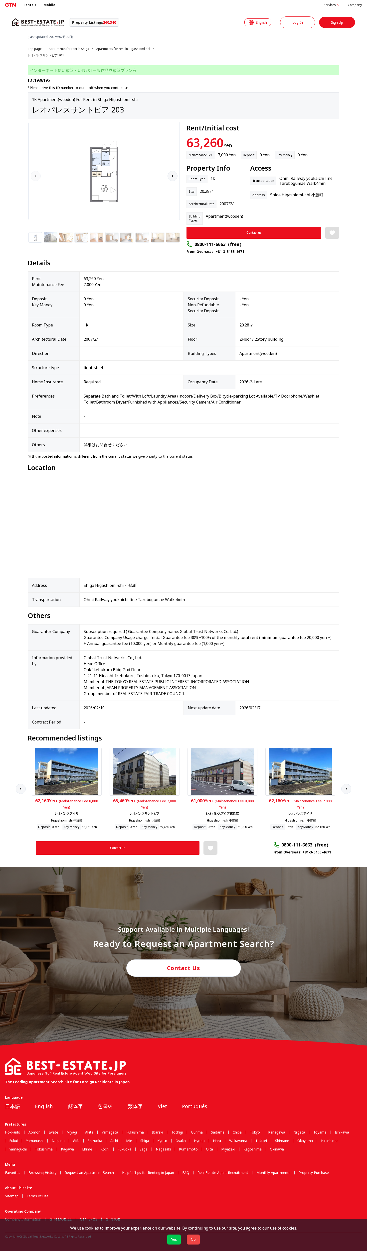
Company (355, 4)
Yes (174, 1239)
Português (194, 1106)
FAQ (185, 1172)
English (44, 1106)
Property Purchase (314, 1172)
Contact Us (183, 968)
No (193, 1239)
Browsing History (42, 1172)
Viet (162, 1106)
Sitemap (11, 1196)
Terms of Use (37, 1196)
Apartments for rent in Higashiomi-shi (123, 49)
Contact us (254, 232)
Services (330, 5)
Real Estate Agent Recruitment (222, 1172)
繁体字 (135, 1106)
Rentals (29, 4)
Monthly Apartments (273, 1172)
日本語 (12, 1106)
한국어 (105, 1106)
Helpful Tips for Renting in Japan (148, 1172)
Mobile (49, 4)
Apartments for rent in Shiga (69, 49)
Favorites (12, 1172)
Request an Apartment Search (89, 1172)
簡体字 (75, 1106)
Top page (35, 49)
